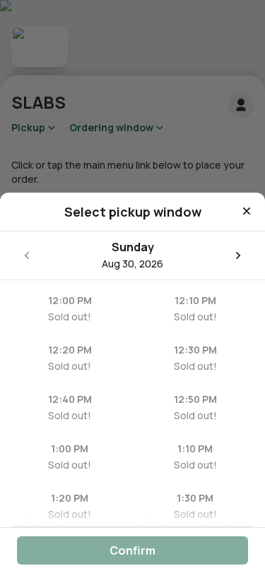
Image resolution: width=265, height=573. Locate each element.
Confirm (132, 550)
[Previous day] (26, 255)
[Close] (246, 211)
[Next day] (238, 255)
